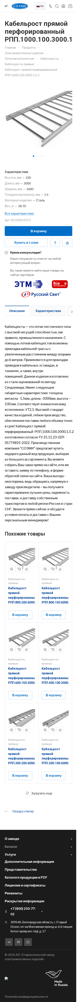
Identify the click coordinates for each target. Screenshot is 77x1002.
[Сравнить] (67, 242)
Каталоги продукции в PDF (26, 877)
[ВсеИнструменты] (60, 282)
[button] (33, 156)
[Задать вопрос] (55, 242)
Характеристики (48, 311)
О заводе (12, 839)
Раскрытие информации (24, 901)
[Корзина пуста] (70, 6)
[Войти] (63, 6)
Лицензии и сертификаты (25, 885)
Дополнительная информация (29, 861)
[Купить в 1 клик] (19, 569)
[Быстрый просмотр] (11, 569)
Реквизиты (14, 893)
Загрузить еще (41, 793)
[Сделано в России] (57, 978)
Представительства (21, 869)
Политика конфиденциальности (26, 996)
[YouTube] (28, 942)
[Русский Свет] (41, 292)
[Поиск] (57, 6)
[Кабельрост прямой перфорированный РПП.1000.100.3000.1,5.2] (38, 119)
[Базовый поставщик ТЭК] (6, 978)
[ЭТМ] (29, 282)
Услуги (10, 854)
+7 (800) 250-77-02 (23, 911)
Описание (17, 311)
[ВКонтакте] (9, 942)
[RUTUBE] (18, 942)
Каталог (11, 846)
